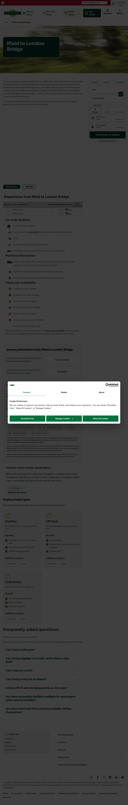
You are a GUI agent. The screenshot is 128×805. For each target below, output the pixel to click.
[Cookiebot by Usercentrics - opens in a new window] (107, 385)
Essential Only (27, 418)
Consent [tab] (26, 392)
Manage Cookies (62, 418)
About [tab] (101, 392)
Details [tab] (64, 392)
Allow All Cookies (100, 418)
